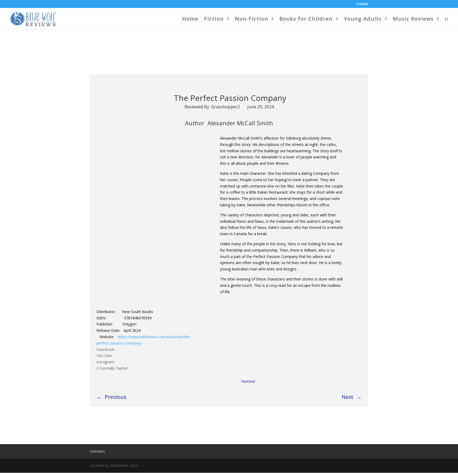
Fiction (214, 19)
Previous (115, 396)
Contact (362, 4)
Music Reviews (413, 19)
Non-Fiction (251, 19)
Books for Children (306, 19)
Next (347, 396)
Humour (248, 381)
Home (190, 19)
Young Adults (363, 19)
